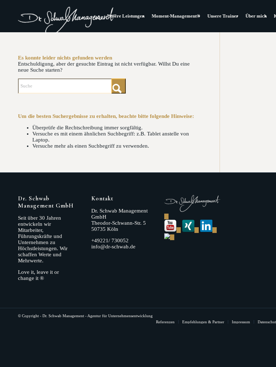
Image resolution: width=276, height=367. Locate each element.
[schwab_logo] (67, 18)
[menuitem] (126, 16)
